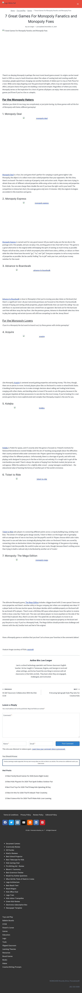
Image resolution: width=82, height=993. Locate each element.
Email (32, 744)
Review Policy (38, 815)
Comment (7, 715)
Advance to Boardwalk (18, 265)
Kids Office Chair (12, 892)
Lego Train (10, 895)
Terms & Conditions (11, 815)
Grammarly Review (13, 847)
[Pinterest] (42, 822)
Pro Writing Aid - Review (15, 866)
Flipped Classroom (9, 945)
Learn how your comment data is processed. (48, 749)
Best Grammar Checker (14, 872)
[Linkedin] (36, 822)
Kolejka (9, 403)
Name (6, 744)
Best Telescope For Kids (15, 859)
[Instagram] (17, 822)
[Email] (23, 822)
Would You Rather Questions (16, 876)
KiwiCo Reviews (12, 853)
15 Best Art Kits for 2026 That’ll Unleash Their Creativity (26, 793)
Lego (4, 938)
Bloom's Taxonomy (13, 869)
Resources (6, 953)
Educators (6, 935)
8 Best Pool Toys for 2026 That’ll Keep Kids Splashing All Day (28, 787)
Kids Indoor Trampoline (15, 898)
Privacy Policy (25, 815)
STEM (4, 924)
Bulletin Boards (8, 920)
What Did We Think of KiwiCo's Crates (20, 879)
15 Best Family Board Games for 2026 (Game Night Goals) (26, 776)
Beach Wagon (11, 888)
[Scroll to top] (77, 983)
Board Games (7, 956)
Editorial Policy (51, 815)
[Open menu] (78, 3)
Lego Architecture (12, 882)
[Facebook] (5, 822)
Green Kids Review (13, 901)
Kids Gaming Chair (13, 863)
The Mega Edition (32, 602)
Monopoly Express (15, 198)
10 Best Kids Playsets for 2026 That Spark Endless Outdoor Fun (29, 781)
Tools (4, 942)
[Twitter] (11, 822)
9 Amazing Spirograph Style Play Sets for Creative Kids (64, 692)
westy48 (30, 649)
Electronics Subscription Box (16, 905)
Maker (4, 963)
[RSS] (30, 822)
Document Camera (13, 843)
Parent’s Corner (8, 927)
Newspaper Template (14, 908)
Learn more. (41, 763)
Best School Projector (14, 856)
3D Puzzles (10, 850)
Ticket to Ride (13, 474)
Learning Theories (9, 949)
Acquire (9, 332)
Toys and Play (7, 917)
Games (5, 931)
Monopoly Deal (13, 113)
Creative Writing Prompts (11, 967)
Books (4, 960)
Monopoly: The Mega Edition (21, 555)
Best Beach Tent (12, 885)
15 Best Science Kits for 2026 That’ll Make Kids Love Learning (28, 798)
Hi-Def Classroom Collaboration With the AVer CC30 (19, 692)
